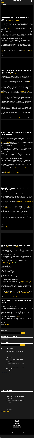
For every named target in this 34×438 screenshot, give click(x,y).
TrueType (13, 325)
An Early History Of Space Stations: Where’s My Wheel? (15, 364)
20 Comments (9, 370)
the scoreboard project (15, 147)
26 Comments (9, 365)
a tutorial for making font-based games (23, 287)
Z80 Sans (8, 28)
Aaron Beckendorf (10, 20)
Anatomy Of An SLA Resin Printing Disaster (14, 359)
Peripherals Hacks (8, 115)
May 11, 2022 (3, 135)
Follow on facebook (1, 339)
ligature (11, 55)
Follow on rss (6, 339)
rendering (15, 55)
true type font (19, 117)
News (6, 226)
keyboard (15, 117)
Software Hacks (7, 53)
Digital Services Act (14, 432)
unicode (23, 117)
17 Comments (15, 246)
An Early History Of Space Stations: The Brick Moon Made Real (15, 368)
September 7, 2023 (4, 73)
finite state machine (7, 296)
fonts (7, 55)
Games (6, 294)
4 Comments (14, 135)
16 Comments (9, 361)
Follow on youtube (4, 339)
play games (25, 50)
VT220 (31, 311)
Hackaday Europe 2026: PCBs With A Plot (14, 355)
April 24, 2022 (3, 191)
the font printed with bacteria (13, 321)
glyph (9, 55)
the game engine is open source (18, 289)
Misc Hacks (7, 324)
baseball (10, 172)
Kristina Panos (8, 135)
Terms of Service (9, 432)
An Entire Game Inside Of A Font (15, 245)
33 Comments (16, 73)
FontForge (19, 316)
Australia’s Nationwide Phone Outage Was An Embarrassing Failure (15, 352)
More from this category (5, 372)
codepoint (8, 117)
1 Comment (9, 405)
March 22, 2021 (3, 246)
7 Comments (16, 20)
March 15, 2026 (3, 20)
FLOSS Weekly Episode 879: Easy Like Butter (14, 393)
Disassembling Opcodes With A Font (15, 18)
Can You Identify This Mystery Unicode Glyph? (15, 189)
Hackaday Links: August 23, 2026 (12, 404)
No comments (9, 357)
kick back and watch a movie (24, 292)
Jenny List (8, 191)
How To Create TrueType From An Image (16, 301)
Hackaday (17, 1)
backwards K (6, 172)
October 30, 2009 (4, 303)
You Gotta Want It (10, 407)
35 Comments (9, 402)
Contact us (7, 339)
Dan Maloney (11, 73)
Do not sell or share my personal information (23, 432)
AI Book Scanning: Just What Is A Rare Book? (15, 396)
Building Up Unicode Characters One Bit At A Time (16, 71)
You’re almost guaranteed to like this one (20, 167)
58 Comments (13, 191)
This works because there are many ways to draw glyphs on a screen (7, 264)
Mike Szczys (10, 303)
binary (5, 117)
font (4, 55)
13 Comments (15, 303)
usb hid (27, 117)
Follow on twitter (3, 339)
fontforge (7, 325)
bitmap (14, 172)
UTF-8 (30, 117)
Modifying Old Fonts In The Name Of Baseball (16, 133)
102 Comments (9, 398)
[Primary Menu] (32, 1)
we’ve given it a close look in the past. (25, 222)
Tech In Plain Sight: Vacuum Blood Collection (15, 400)
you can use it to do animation (9, 292)
